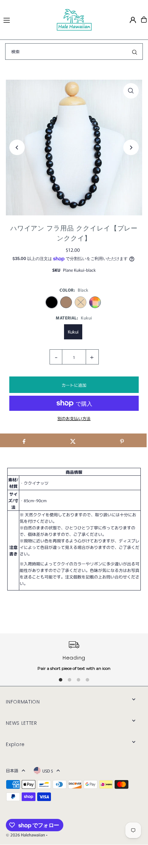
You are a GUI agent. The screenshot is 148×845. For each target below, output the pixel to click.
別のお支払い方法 (74, 418)
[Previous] (17, 147)
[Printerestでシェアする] (122, 440)
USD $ (47, 771)
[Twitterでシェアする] (72, 440)
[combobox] (74, 51)
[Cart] (144, 19)
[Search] (134, 51)
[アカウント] (133, 20)
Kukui (73, 331)
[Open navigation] (26, 19)
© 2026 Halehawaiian (25, 834)
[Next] (131, 147)
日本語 (12, 770)
